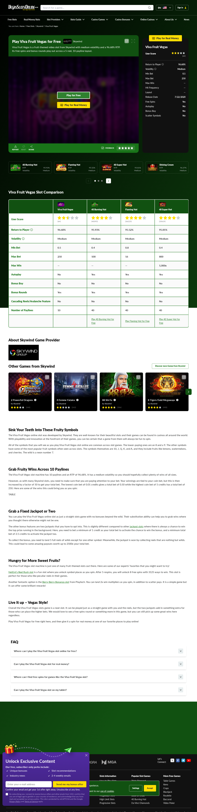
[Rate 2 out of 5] (122, 148)
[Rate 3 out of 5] (126, 148)
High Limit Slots (107, 799)
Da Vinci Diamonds (140, 802)
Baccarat (167, 799)
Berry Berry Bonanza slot (55, 582)
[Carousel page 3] (102, 181)
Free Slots (30, 26)
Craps (166, 788)
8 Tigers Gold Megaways (161, 400)
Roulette (167, 795)
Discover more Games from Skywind (170, 366)
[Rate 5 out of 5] (132, 148)
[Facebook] (178, 760)
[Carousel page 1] (95, 181)
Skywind (39, 26)
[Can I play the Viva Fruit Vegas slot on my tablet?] (180, 689)
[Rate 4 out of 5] (129, 148)
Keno (165, 784)
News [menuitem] (186, 19)
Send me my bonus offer (69, 784)
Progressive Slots (107, 802)
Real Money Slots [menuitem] (32, 19)
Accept (150, 788)
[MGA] (109, 762)
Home (22, 26)
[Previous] (88, 180)
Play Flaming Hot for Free (137, 321)
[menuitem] (55, 19)
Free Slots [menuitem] (12, 19)
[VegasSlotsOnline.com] (23, 7)
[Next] (108, 180)
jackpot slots (136, 526)
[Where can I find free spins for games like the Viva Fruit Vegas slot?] (180, 676)
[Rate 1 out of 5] (119, 148)
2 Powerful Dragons (22, 400)
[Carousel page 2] (98, 181)
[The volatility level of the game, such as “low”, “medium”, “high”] (155, 69)
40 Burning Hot (138, 799)
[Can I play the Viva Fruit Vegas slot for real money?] (180, 664)
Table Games (169, 780)
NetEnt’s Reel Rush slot (20, 572)
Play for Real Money (75, 105)
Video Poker (169, 802)
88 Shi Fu (107, 400)
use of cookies (107, 791)
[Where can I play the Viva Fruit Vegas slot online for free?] (180, 651)
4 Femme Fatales (66, 400)
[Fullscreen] (133, 41)
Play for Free (73, 95)
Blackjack (167, 791)
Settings (135, 788)
